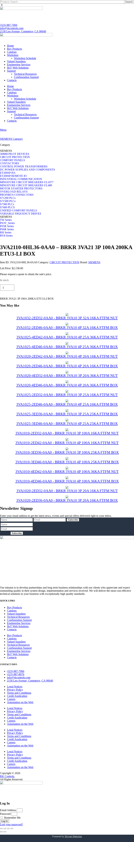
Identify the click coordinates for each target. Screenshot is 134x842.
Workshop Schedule (25, 58)
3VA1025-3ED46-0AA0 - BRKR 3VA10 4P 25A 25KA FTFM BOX (67, 423)
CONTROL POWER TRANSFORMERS (23, 166)
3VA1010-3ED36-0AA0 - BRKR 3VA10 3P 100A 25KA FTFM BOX (67, 452)
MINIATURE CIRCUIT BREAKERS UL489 (26, 185)
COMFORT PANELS (12, 160)
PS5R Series (7, 226)
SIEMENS (94, 262)
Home (10, 45)
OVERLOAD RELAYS (14, 191)
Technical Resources (25, 73)
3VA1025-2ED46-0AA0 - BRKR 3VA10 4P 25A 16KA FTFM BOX (67, 404)
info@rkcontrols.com (11, 28)
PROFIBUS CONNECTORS (17, 194)
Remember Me (12, 817)
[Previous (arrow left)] (1, 831)
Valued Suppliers (16, 61)
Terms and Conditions (19, 692)
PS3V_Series (7, 223)
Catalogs (12, 51)
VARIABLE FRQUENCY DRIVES (20, 213)
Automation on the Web (20, 702)
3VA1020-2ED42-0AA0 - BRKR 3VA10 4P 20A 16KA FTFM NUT (67, 356)
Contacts (12, 80)
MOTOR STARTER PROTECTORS (21, 188)
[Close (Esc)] (11, 828)
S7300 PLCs (7, 204)
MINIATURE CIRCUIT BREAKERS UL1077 (26, 182)
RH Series (5, 232)
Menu (3, 129)
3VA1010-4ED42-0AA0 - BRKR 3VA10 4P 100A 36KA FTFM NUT (67, 471)
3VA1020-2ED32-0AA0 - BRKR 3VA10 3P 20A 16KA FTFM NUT (67, 491)
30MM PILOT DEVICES (14, 153)
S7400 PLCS (7, 207)
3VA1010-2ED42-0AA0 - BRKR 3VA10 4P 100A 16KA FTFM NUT (67, 443)
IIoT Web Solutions (18, 67)
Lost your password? (11, 824)
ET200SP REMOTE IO (13, 175)
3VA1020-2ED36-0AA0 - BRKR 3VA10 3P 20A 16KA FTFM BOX (67, 500)
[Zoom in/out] (1, 828)
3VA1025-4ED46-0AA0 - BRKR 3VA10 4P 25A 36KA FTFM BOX (67, 347)
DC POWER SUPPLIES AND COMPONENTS (27, 169)
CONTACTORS (9, 163)
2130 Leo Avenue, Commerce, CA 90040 (23, 31)
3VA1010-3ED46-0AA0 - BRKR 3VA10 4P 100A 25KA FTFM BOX (67, 462)
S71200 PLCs (8, 197)
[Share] (8, 828)
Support (11, 70)
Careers (11, 699)
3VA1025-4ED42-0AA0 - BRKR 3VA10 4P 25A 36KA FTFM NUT (67, 337)
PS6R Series (7, 229)
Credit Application (17, 695)
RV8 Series (6, 235)
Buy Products (14, 48)
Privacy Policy (15, 689)
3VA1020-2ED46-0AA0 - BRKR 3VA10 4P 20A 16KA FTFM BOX (67, 366)
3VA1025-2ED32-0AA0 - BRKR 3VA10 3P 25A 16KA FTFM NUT (67, 395)
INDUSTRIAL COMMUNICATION (21, 179)
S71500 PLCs (8, 201)
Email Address (8, 810)
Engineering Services (18, 64)
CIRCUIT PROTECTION (15, 157)
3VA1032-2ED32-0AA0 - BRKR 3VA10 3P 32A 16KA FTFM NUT (67, 318)
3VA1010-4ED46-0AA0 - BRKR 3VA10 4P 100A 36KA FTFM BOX (67, 481)
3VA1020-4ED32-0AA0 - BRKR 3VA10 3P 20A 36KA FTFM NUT (67, 375)
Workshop (12, 55)
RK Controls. (7, 776)
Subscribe (73, 520)
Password (5, 813)
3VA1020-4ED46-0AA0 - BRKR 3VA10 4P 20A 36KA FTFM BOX (67, 385)
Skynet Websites (73, 836)
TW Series (6, 219)
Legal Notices (14, 686)
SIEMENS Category (11, 138)
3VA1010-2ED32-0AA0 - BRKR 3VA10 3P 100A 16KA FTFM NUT (67, 433)
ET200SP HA (8, 172)
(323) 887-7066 (8, 25)
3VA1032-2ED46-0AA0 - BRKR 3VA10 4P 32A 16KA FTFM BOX (67, 327)
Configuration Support (26, 77)
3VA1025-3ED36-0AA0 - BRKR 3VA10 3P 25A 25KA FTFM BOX (67, 414)
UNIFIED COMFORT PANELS (18, 210)
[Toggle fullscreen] (4, 828)
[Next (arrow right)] (4, 831)
